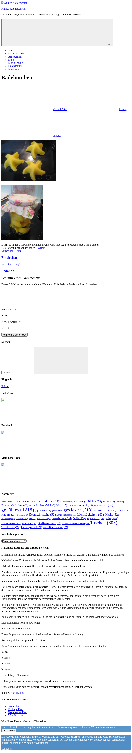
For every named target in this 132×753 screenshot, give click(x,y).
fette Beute (42, 505)
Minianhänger (8, 519)
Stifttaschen (49, 523)
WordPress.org (16, 715)
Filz (51, 505)
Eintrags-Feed (15, 709)
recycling (109, 518)
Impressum (14, 69)
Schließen (6, 748)
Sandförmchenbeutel (11, 523)
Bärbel (109, 501)
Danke (120, 502)
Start (10, 50)
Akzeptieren (9, 730)
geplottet (57, 510)
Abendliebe (8, 501)
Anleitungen (15, 56)
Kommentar (8, 309)
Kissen (124, 510)
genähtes (17, 509)
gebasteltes (103, 505)
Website (5, 328)
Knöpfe (8, 514)
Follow (5, 386)
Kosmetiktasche (42, 514)
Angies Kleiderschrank (13, 8)
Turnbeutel (10, 527)
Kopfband (22, 515)
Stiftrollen (29, 523)
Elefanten (21, 505)
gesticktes (78, 509)
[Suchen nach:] (17, 372)
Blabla (95, 501)
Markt (112, 514)
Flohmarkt (61, 505)
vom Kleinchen (55, 527)
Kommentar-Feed (17, 712)
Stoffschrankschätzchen (76, 523)
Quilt (79, 518)
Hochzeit (112, 510)
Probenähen (44, 518)
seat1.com (18, 692)
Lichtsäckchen (16, 53)
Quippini (92, 518)
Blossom (40, 247)
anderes (57, 135)
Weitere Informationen (103, 727)
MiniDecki (22, 518)
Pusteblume (62, 518)
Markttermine (15, 62)
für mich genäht (80, 505)
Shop (11, 59)
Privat (32, 519)
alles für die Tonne (28, 501)
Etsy (32, 505)
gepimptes (43, 510)
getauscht (99, 510)
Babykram (80, 501)
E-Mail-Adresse (11, 321)
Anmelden (14, 706)
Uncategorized (31, 527)
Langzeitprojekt (66, 514)
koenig (123, 109)
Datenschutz (15, 65)
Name (5, 315)
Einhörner (7, 505)
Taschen (103, 522)
